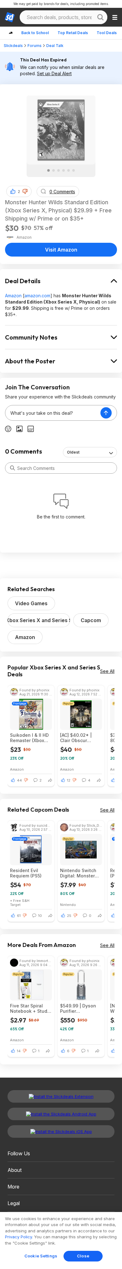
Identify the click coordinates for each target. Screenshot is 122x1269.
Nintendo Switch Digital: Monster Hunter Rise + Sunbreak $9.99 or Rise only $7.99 (80, 873)
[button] (25, 191)
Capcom (91, 620)
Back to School (35, 32)
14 (19, 1051)
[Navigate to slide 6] (73, 170)
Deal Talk (55, 45)
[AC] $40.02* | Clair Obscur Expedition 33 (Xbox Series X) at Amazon (79, 737)
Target (15, 904)
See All (107, 671)
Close (83, 1255)
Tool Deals (107, 32)
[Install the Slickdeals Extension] (61, 1096)
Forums (35, 45)
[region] (61, 1240)
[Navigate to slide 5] (68, 170)
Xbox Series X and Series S (39, 620)
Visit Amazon (61, 250)
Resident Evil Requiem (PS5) (26, 873)
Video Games (31, 603)
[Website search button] (100, 17)
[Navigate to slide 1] (48, 170)
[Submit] (12, 468)
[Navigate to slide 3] (58, 170)
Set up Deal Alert (54, 73)
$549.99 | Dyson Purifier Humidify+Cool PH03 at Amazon (78, 1008)
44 (19, 780)
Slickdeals (13, 45)
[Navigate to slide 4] (63, 170)
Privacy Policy (18, 1236)
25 (69, 915)
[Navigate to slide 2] (53, 170)
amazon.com (37, 295)
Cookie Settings (40, 1255)
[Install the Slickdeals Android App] (61, 1114)
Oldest (73, 452)
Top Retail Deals (73, 32)
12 (68, 780)
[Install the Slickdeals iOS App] (61, 1131)
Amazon (13, 295)
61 (19, 915)
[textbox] (52, 412)
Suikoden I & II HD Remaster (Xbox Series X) (29, 737)
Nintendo (68, 904)
